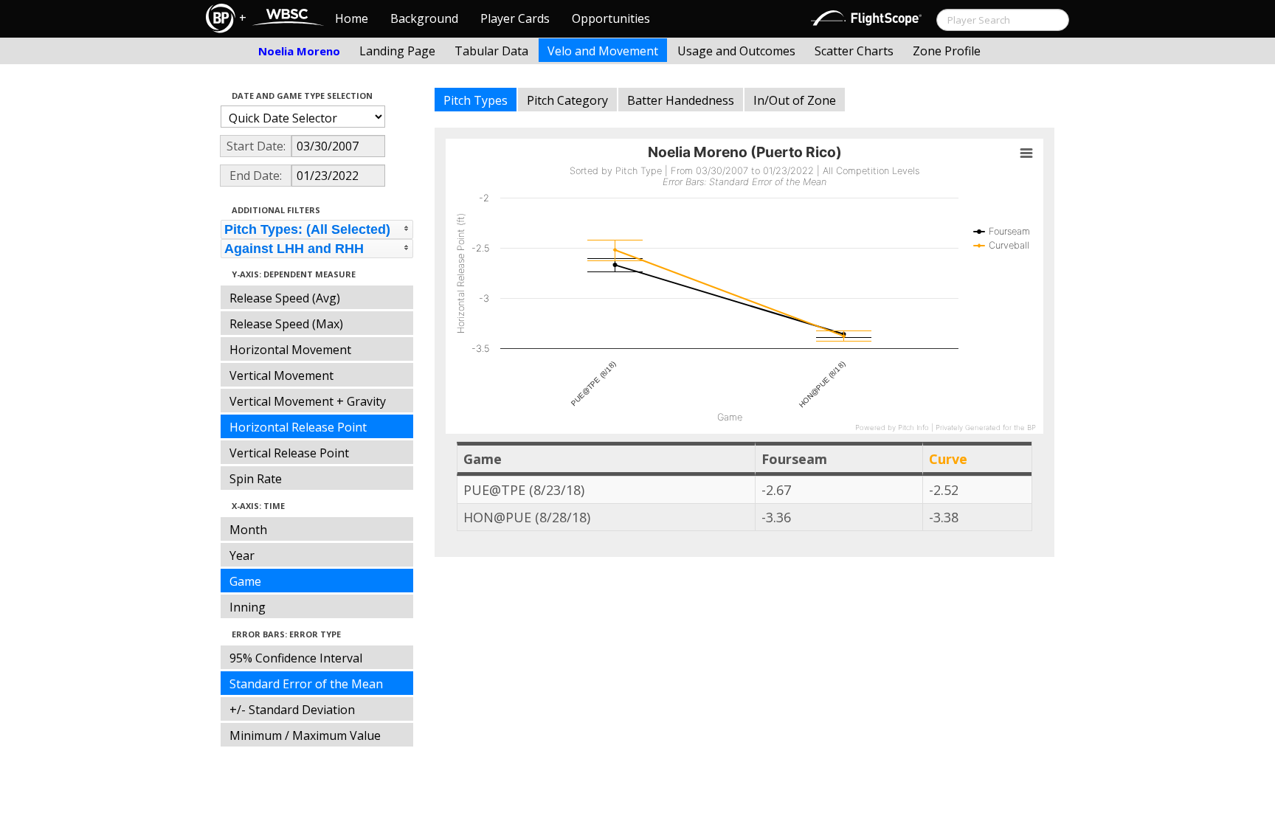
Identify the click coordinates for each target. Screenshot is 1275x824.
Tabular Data (491, 51)
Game (245, 581)
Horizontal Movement (290, 350)
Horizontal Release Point (298, 427)
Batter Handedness (680, 100)
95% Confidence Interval (295, 658)
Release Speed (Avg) (284, 298)
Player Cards (515, 18)
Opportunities (611, 18)
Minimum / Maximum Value (305, 735)
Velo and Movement (602, 51)
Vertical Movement (281, 375)
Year (242, 555)
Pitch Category (567, 100)
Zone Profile (947, 51)
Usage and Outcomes (736, 51)
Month (248, 530)
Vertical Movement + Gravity (307, 401)
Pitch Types (475, 100)
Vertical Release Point (289, 453)
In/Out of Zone (794, 100)
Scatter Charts (854, 51)
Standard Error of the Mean (306, 684)
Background (424, 18)
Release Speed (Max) (286, 324)
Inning (247, 607)
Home (351, 18)
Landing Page (397, 51)
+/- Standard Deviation (292, 710)
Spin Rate (255, 479)
